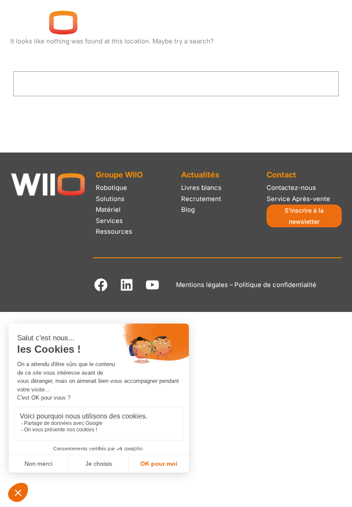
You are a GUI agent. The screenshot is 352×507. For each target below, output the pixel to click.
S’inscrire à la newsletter (304, 216)
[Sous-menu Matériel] (191, 58)
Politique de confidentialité (275, 285)
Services (109, 221)
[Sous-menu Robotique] (98, 58)
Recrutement (201, 199)
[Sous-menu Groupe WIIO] (47, 58)
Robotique (111, 188)
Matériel (108, 210)
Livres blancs (201, 188)
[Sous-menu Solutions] (146, 58)
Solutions (110, 199)
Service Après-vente (298, 199)
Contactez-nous (291, 188)
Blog (188, 210)
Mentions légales (202, 285)
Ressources (114, 231)
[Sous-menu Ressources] (293, 58)
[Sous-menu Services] (238, 58)
